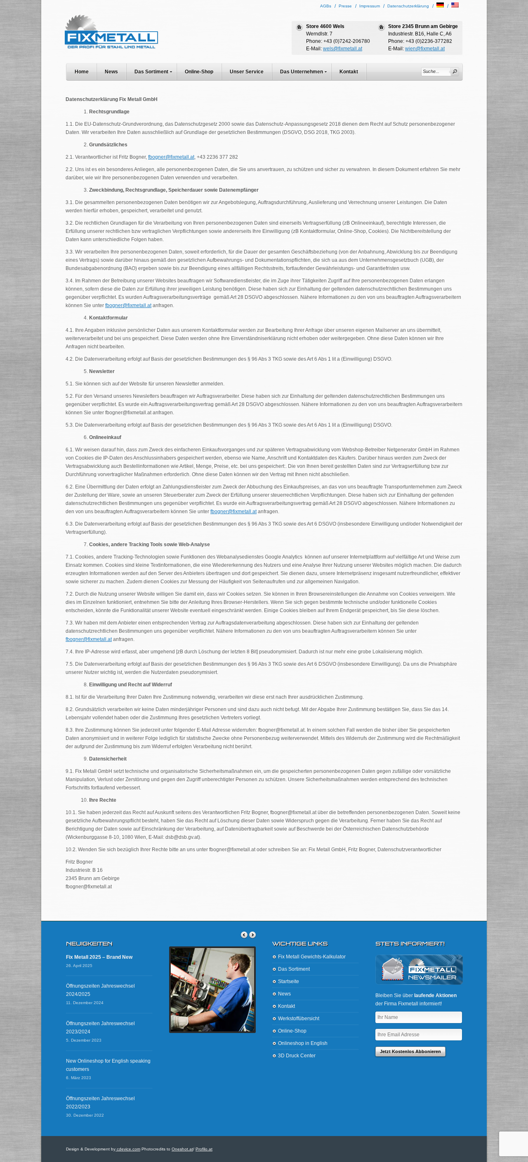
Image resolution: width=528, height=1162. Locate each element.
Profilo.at (204, 1149)
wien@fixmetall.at (425, 49)
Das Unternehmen (301, 72)
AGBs (325, 6)
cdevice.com (128, 1149)
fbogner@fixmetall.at (171, 157)
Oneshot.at (182, 1149)
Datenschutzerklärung (408, 6)
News (111, 72)
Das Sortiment (151, 72)
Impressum (369, 6)
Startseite (288, 981)
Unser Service (247, 72)
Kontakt (348, 72)
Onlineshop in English (303, 1043)
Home (82, 72)
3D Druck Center (297, 1056)
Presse (345, 6)
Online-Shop (199, 72)
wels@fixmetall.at (342, 49)
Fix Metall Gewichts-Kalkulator (312, 957)
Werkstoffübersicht (298, 1018)
